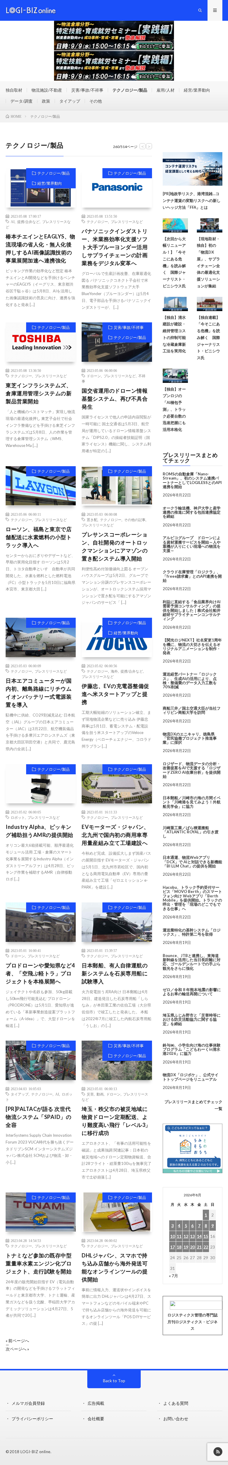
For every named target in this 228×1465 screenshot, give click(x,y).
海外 (114, 671)
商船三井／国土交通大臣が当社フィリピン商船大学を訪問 (192, 710)
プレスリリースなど (127, 221)
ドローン (94, 376)
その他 (95, 100)
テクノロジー (97, 221)
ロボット (18, 817)
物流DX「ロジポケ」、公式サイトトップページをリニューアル (190, 1076)
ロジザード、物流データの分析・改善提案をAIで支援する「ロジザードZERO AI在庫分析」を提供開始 (192, 770)
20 (192, 1246)
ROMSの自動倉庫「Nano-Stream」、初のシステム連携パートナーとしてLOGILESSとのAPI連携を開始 (192, 480)
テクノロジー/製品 (130, 90)
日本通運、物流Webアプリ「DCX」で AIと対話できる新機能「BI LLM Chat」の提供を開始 (192, 861)
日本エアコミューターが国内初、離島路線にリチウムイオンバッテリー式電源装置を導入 (39, 692)
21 (199, 1246)
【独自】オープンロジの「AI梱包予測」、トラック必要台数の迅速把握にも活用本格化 (174, 409)
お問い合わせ (175, 1418)
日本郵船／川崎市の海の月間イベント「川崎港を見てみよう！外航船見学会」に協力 (192, 802)
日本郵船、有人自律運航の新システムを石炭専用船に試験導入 (115, 973)
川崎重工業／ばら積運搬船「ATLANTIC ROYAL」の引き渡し (190, 832)
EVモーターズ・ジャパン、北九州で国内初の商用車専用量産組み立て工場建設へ (115, 835)
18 (179, 1246)
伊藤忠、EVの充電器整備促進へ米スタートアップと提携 (115, 694)
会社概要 (96, 1418)
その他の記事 (134, 519)
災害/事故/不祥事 (87, 90)
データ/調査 (21, 100)
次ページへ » (17, 1349)
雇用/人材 (165, 90)
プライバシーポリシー (32, 1418)
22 (205, 1246)
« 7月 (173, 1275)
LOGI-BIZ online (35, 1451)
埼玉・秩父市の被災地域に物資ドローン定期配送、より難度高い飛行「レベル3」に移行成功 (116, 1121)
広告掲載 (96, 1403)
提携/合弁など (28, 221)
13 (192, 1236)
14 (199, 1236)
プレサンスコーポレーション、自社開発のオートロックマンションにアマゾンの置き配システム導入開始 (115, 546)
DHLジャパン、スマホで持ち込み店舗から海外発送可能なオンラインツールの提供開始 (115, 1267)
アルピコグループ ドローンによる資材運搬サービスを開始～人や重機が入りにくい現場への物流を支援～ (192, 544)
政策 (46, 100)
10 (172, 1236)
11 (179, 1236)
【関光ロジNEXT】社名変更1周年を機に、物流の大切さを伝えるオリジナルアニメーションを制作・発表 (192, 646)
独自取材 (14, 90)
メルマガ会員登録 (28, 1403)
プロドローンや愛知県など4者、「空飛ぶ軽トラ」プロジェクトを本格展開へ (40, 973)
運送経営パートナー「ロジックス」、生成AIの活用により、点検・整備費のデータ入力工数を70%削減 (190, 680)
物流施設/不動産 (46, 90)
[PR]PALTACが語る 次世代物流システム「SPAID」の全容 (38, 1117)
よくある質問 (175, 1403)
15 (205, 1236)
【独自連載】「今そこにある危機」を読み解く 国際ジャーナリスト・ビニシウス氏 (208, 337)
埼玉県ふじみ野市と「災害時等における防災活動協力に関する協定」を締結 (192, 1019)
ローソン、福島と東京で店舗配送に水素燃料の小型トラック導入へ (39, 537)
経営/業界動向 (197, 90)
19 (185, 1246)
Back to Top (114, 1380)
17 (172, 1246)
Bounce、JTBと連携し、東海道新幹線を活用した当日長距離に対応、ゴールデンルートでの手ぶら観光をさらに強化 (192, 962)
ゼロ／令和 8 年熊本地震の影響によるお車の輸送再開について (192, 991)
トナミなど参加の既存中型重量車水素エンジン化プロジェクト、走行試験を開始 (39, 1263)
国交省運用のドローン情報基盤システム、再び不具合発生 (115, 398)
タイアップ (69, 100)
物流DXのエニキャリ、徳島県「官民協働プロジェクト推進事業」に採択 (190, 738)
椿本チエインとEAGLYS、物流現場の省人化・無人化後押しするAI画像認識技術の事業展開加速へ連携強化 (40, 248)
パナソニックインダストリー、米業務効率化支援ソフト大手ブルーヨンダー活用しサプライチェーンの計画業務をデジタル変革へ (115, 247)
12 (185, 1236)
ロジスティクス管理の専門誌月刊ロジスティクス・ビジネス (192, 1322)
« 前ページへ (17, 1341)
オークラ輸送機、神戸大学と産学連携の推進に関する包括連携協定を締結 (192, 512)
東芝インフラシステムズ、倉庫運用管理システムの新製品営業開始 (39, 393)
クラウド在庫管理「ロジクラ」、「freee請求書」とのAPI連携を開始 (192, 576)
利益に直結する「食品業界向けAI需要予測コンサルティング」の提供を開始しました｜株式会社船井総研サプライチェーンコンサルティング (192, 610)
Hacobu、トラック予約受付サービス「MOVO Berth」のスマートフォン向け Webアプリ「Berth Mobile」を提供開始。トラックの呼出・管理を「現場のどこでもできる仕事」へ (192, 898)
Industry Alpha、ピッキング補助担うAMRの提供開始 (39, 831)
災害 (90, 1094)
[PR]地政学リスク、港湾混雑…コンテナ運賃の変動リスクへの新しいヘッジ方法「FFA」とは (192, 200)
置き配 (92, 519)
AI (13, 221)
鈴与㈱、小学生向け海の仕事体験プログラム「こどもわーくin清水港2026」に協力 (192, 1049)
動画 (100, 1094)
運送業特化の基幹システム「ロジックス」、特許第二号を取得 (192, 932)
